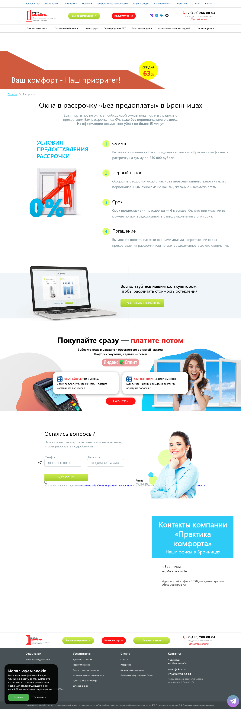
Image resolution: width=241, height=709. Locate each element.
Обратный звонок (199, 19)
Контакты (210, 3)
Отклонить (40, 697)
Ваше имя (94, 457)
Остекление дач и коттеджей (174, 28)
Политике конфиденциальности (34, 689)
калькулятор (223, 664)
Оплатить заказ (152, 640)
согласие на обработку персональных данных (104, 485)
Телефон (50, 457)
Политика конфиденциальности (198, 705)
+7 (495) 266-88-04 (200, 13)
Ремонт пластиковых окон (86, 670)
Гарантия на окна (81, 665)
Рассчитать (120, 401)
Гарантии (182, 3)
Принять (18, 697)
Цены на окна (70, 3)
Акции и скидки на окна (132, 670)
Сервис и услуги (205, 28)
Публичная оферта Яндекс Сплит (136, 675)
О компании (51, 3)
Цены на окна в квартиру (85, 680)
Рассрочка (125, 665)
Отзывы (196, 3)
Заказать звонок (199, 643)
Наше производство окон (38, 659)
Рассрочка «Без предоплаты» (112, 3)
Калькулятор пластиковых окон (88, 675)
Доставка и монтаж (82, 659)
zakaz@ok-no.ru (177, 669)
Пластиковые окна (37, 28)
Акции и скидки (141, 3)
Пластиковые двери (142, 28)
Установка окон (80, 686)
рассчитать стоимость (142, 303)
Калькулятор (122, 15)
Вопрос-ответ (33, 3)
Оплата (124, 659)
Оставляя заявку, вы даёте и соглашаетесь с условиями (125, 485)
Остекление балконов (66, 28)
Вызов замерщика (82, 15)
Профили (87, 3)
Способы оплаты (163, 3)
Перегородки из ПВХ (115, 28)
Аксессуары (91, 28)
